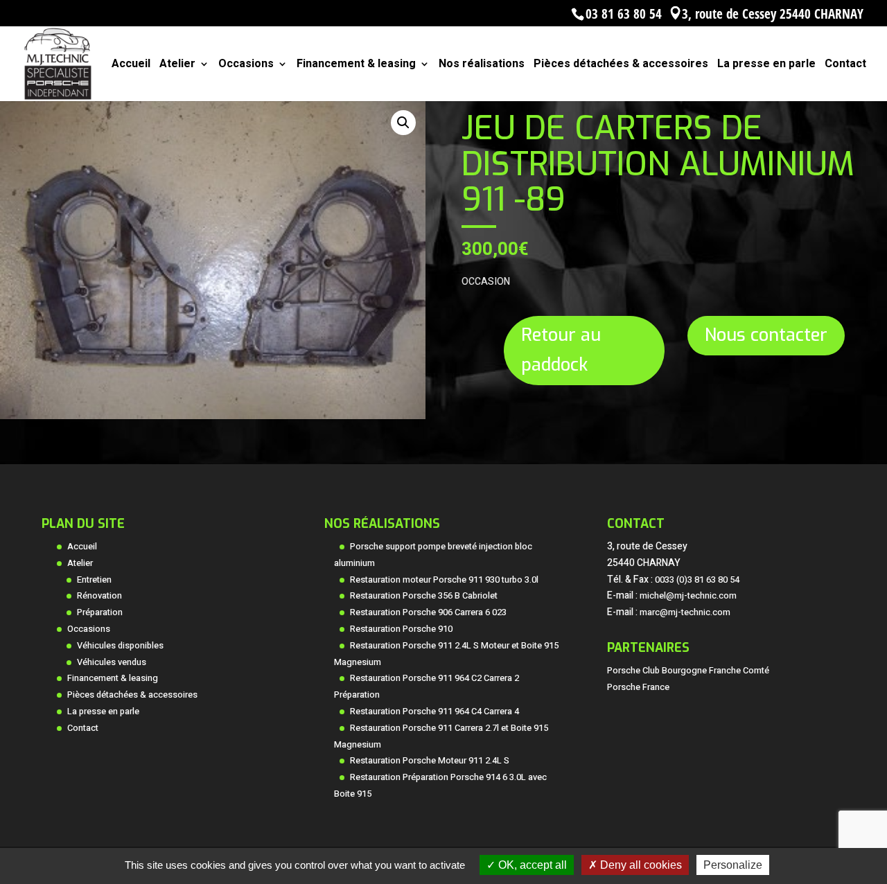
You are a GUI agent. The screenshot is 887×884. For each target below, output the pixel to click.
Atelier (177, 65)
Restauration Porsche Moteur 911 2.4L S (429, 760)
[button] (403, 122)
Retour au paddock (561, 350)
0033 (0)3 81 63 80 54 (697, 580)
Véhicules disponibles (120, 645)
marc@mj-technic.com (685, 612)
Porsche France (638, 687)
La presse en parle (766, 65)
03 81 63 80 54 (624, 13)
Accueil (131, 65)
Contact (845, 65)
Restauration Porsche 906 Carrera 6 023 (428, 612)
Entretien (94, 580)
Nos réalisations (482, 65)
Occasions (246, 65)
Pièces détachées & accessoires (621, 65)
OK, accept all (531, 865)
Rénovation (99, 596)
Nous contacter (766, 335)
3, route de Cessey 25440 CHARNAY (772, 13)
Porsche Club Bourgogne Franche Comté (688, 670)
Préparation (100, 612)
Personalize (732, 865)
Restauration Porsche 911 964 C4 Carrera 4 (434, 711)
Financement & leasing (356, 65)
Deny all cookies (639, 865)
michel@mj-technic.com (688, 596)
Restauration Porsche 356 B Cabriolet (424, 596)
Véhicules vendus (111, 662)
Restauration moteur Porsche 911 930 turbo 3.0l (444, 580)
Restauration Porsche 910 (401, 629)
